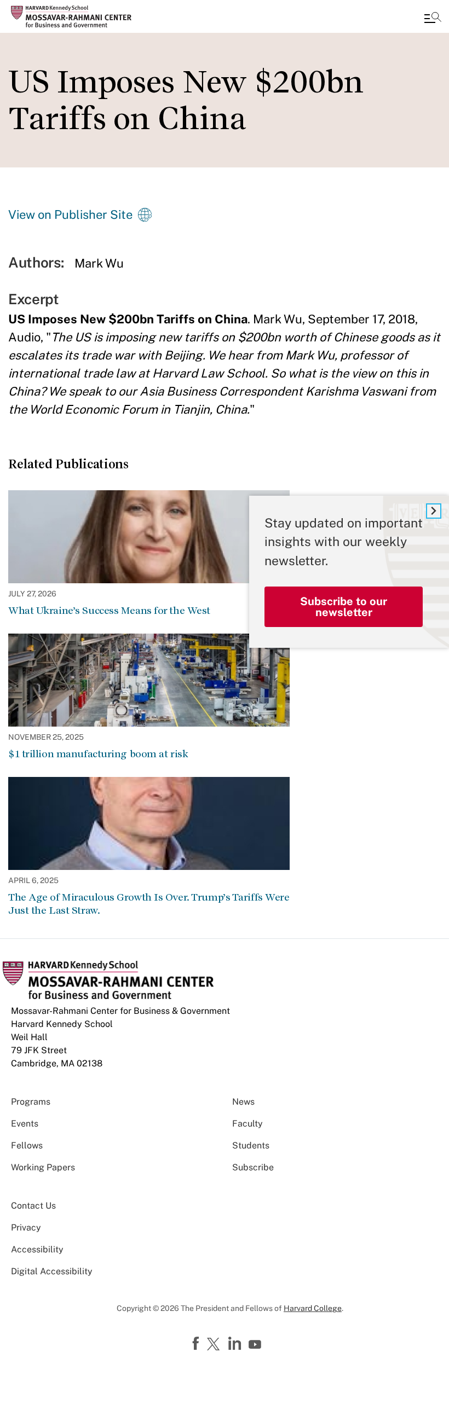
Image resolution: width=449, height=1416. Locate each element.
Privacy (26, 1227)
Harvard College (313, 1308)
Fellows (27, 1145)
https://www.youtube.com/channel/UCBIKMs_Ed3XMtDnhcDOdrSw (256, 1344)
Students (250, 1145)
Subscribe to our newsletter (343, 607)
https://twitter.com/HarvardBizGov (215, 1345)
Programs (30, 1101)
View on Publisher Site (70, 214)
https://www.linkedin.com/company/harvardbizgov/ (236, 1343)
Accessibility (37, 1249)
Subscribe (253, 1167)
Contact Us (33, 1205)
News (243, 1101)
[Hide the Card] (433, 511)
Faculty (247, 1123)
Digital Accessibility (52, 1271)
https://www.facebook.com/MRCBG (197, 1343)
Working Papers (43, 1167)
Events (24, 1123)
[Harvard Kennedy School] (74, 16)
